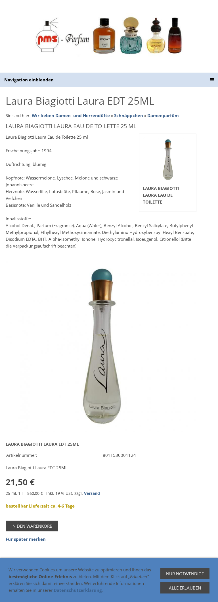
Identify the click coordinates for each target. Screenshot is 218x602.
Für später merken (26, 539)
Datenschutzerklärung (78, 590)
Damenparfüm (163, 115)
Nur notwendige (185, 573)
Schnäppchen (128, 115)
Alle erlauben (185, 588)
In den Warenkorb (32, 526)
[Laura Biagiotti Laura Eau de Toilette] (101, 346)
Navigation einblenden (29, 80)
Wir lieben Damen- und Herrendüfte (71, 115)
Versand (92, 493)
